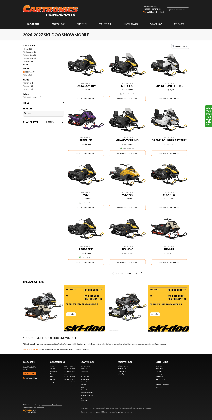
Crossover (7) (30, 52)
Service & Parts (130, 24)
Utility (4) (29, 61)
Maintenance (160, 382)
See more (26, 64)
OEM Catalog (84, 400)
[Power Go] (42, 411)
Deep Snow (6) (30, 55)
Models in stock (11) (33, 97)
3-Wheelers (84, 371)
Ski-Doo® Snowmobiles (88, 395)
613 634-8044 (155, 11)
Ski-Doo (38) (30, 72)
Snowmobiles (85, 379)
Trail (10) (28, 49)
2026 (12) (29, 86)
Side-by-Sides (85, 376)
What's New (156, 24)
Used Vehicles (58, 24)
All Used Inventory (123, 366)
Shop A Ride (35, 407)
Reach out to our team (31, 349)
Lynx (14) (28, 75)
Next (137, 273)
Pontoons (83, 384)
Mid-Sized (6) (30, 58)
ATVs (82, 374)
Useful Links (162, 362)
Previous (119, 273)
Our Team (159, 371)
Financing (82, 24)
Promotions (105, 24)
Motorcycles (84, 368)
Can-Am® (84, 390)
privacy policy (118, 412)
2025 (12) (29, 89)
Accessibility (159, 387)
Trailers (83, 387)
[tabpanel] (62, 374)
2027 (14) (29, 83)
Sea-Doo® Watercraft (87, 392)
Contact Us (180, 24)
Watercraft (84, 382)
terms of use (128, 412)
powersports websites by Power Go (52, 405)
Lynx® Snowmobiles (87, 398)
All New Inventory (86, 366)
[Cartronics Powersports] (50, 10)
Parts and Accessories (162, 384)
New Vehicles (32, 24)
